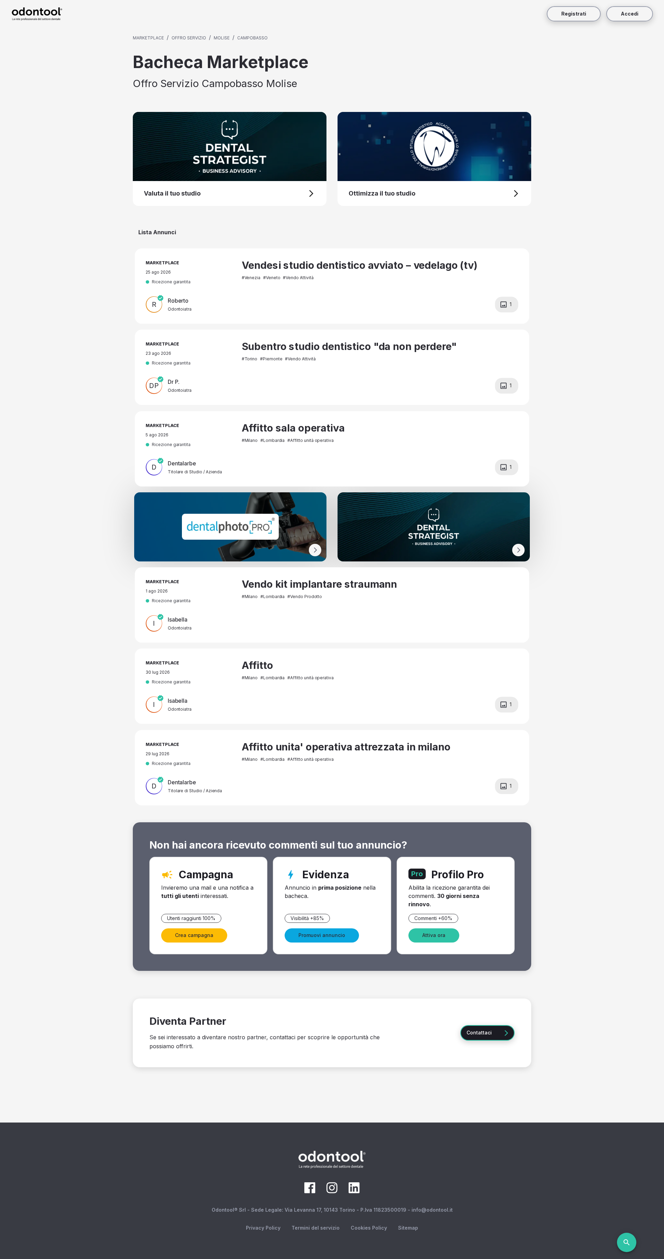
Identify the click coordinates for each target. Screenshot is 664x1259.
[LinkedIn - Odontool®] (354, 1191)
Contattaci (479, 1032)
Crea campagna (194, 935)
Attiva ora (433, 935)
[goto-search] (626, 1242)
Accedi (629, 14)
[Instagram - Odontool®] (332, 1191)
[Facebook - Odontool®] (309, 1191)
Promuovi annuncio (321, 935)
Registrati (573, 14)
